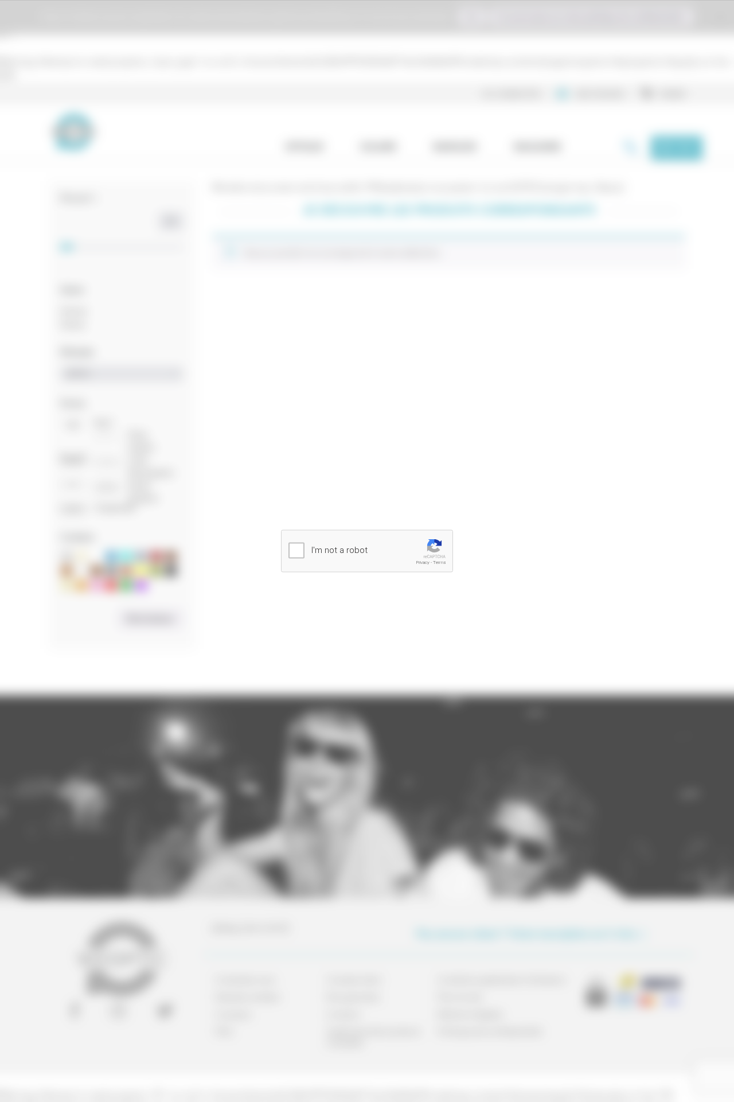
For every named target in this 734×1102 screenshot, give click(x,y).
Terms (439, 562)
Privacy (423, 562)
